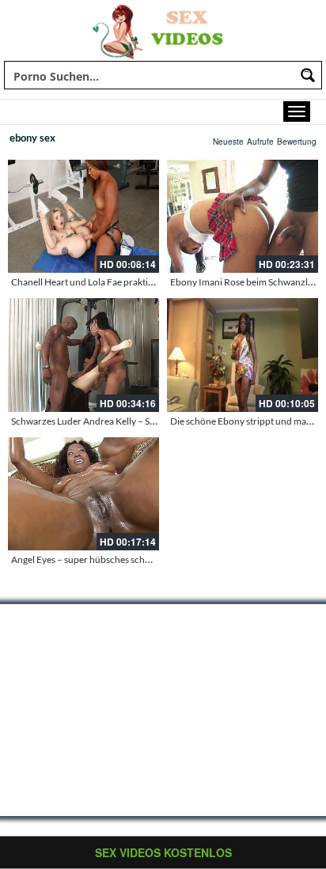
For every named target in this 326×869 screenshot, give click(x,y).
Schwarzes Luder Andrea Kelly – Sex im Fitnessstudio (119, 421)
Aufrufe (260, 141)
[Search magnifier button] (307, 75)
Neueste (228, 141)
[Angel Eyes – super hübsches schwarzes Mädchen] (83, 493)
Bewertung (297, 141)
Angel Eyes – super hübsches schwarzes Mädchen (113, 559)
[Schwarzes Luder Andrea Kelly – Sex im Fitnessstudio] (83, 354)
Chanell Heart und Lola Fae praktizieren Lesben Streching (128, 282)
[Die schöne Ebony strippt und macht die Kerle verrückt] (242, 354)
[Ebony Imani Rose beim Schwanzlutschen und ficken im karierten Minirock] (242, 216)
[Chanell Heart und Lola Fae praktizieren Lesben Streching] (83, 216)
